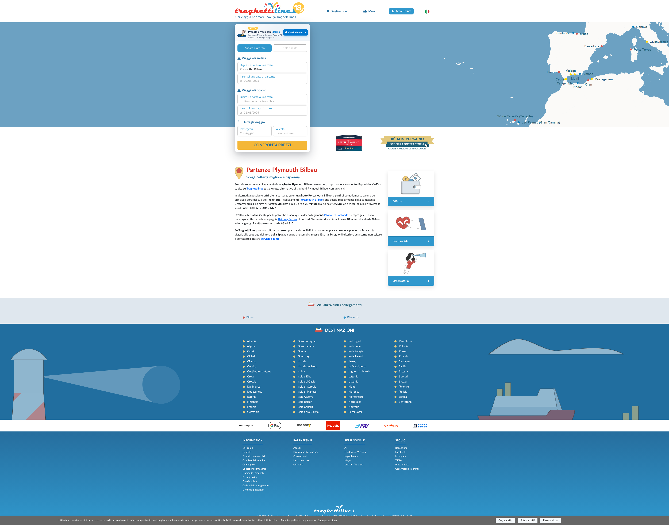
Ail (345, 448)
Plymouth (353, 317)
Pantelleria (405, 341)
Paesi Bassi (355, 412)
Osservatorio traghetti (407, 469)
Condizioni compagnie (254, 469)
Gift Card (298, 465)
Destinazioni (339, 11)
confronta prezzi (272, 145)
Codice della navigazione (255, 485)
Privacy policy (250, 477)
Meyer (347, 460)
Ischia (301, 371)
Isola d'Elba (304, 376)
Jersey (352, 361)
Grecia (302, 351)
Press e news (402, 465)
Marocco (353, 391)
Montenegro (356, 396)
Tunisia (403, 391)
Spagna (403, 371)
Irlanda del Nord (307, 366)
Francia (251, 407)
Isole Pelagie (355, 351)
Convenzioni (299, 456)
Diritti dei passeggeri (253, 490)
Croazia (251, 381)
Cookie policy (250, 481)
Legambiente (351, 456)
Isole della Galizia (308, 412)
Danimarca (253, 386)
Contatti (247, 452)
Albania (251, 341)
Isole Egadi (354, 341)
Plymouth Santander (336, 215)
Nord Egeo (354, 401)
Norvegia (353, 407)
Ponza (402, 351)
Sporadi (403, 376)
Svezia (403, 381)
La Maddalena (357, 366)
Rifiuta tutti (528, 520)
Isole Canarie (305, 407)
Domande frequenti (253, 473)
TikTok (398, 460)
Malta (352, 386)
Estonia (251, 396)
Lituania (353, 381)
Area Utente (403, 11)
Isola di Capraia (307, 386)
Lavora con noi (301, 460)
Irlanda (302, 361)
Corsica (251, 366)
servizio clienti (270, 238)
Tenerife (404, 386)
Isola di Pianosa (307, 391)
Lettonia (353, 376)
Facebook (400, 452)
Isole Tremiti (355, 356)
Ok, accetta (505, 520)
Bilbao (250, 317)
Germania (253, 412)
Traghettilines (255, 188)
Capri (250, 351)
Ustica (403, 396)
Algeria (251, 346)
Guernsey (303, 356)
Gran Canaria (306, 346)
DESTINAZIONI (339, 330)
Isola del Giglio (307, 381)
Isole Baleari (305, 401)
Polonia (403, 346)
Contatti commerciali (254, 456)
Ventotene (405, 401)
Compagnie (249, 465)
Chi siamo (248, 448)
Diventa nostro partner (305, 452)
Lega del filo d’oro (353, 465)
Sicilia (402, 366)
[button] (429, 11)
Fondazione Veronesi (355, 452)
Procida (403, 356)
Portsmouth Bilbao (311, 199)
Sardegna (404, 361)
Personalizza (550, 520)
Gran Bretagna (307, 341)
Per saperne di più (327, 520)
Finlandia (252, 401)
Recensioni (401, 448)
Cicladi (251, 356)
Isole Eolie (354, 346)
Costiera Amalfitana (259, 371)
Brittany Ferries (287, 219)
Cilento (251, 361)
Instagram (400, 456)
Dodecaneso (254, 391)
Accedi (297, 448)
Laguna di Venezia (359, 371)
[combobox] (272, 69)
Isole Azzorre (305, 396)
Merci (372, 11)
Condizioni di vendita (254, 460)
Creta (250, 376)
